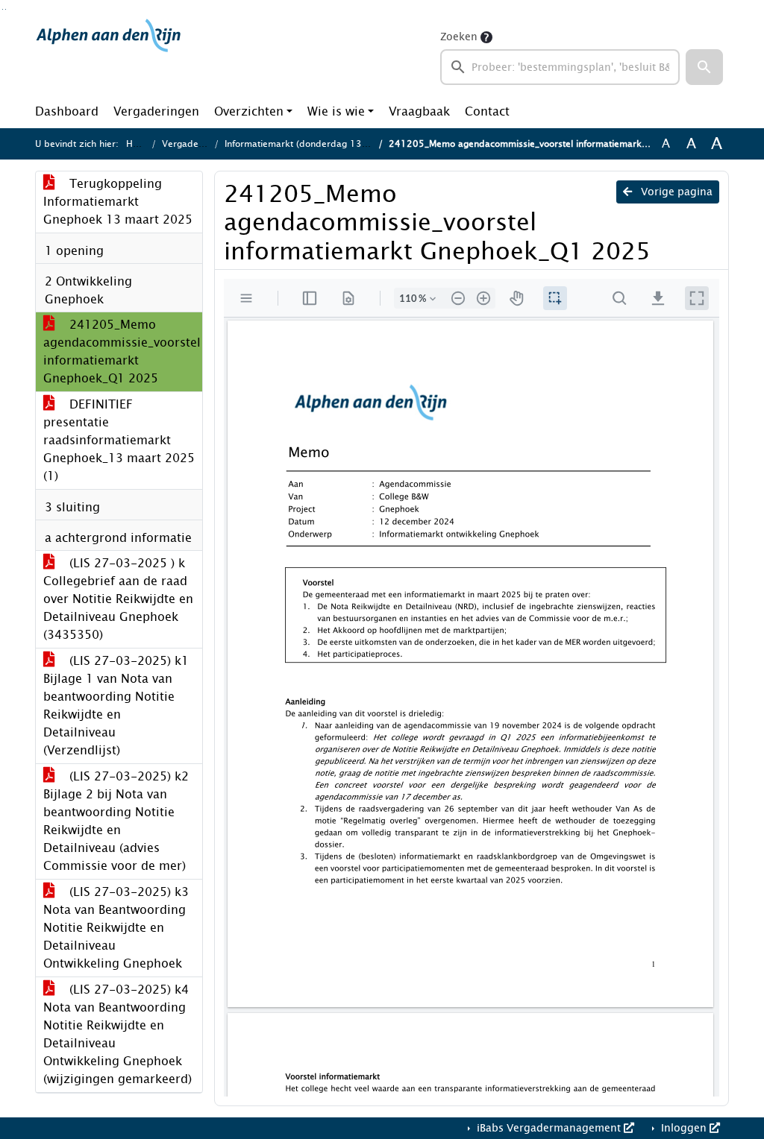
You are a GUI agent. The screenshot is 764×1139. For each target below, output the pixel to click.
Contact (487, 111)
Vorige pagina (675, 192)
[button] (704, 67)
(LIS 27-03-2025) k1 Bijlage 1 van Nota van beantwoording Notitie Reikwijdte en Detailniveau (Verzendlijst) (116, 705)
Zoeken (459, 37)
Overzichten (249, 111)
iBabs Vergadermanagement (549, 1128)
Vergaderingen (156, 111)
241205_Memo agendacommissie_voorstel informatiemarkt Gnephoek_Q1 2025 (122, 351)
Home (138, 144)
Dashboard (66, 111)
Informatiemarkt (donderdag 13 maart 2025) (322, 144)
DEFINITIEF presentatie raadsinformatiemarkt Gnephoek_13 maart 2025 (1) (119, 440)
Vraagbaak (419, 111)
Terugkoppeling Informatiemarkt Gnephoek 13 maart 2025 (117, 201)
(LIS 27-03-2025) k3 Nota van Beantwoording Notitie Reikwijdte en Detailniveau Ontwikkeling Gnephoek (116, 928)
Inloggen (684, 1128)
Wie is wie (336, 111)
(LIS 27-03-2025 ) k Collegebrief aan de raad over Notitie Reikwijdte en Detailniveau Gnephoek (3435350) (118, 599)
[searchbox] (560, 67)
